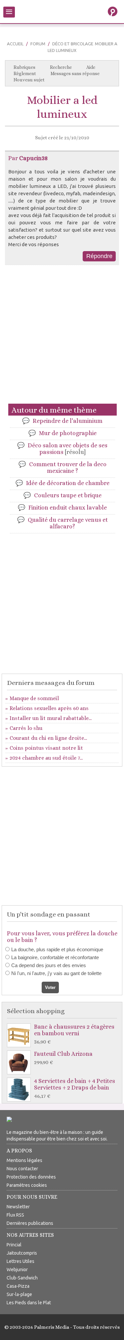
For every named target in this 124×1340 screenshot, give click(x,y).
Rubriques (24, 67)
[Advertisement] (62, 337)
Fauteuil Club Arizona (63, 1057)
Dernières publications (30, 1223)
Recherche (61, 67)
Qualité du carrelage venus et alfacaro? (68, 523)
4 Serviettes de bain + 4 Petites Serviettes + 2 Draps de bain (74, 1088)
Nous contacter (22, 1168)
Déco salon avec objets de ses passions (67, 448)
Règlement (25, 73)
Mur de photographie (68, 433)
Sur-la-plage (19, 1294)
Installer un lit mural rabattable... (51, 718)
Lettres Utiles (20, 1261)
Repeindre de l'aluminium (68, 421)
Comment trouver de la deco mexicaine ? (67, 467)
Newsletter (18, 1206)
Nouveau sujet (29, 79)
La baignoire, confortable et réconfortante (55, 957)
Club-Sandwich (22, 1277)
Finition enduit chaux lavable (67, 507)
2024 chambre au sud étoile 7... (46, 758)
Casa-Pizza (18, 1286)
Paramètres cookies (27, 1185)
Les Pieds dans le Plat (29, 1302)
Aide (90, 67)
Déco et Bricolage (72, 43)
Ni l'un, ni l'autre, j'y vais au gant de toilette (56, 973)
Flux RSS (15, 1215)
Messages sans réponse (75, 73)
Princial (14, 1244)
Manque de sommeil (34, 698)
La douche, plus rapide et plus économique (57, 949)
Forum (37, 43)
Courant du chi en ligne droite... (48, 738)
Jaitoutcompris (22, 1253)
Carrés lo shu (26, 728)
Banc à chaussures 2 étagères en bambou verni (74, 1034)
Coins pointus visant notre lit (46, 748)
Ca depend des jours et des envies (48, 965)
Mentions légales (24, 1160)
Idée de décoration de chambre (67, 483)
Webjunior (17, 1269)
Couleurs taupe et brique (68, 495)
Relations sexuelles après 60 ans (49, 708)
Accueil (15, 43)
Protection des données (31, 1177)
